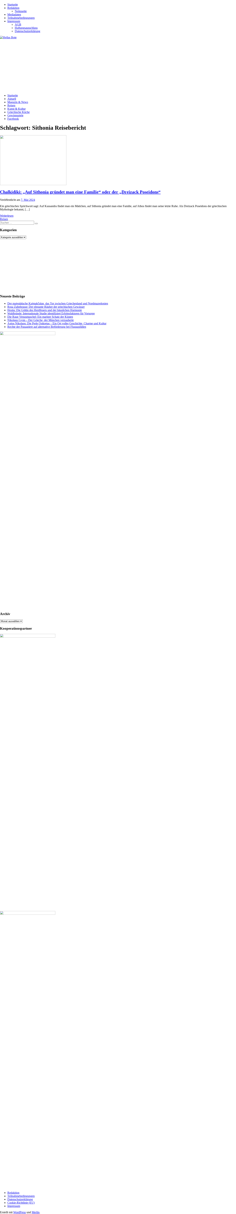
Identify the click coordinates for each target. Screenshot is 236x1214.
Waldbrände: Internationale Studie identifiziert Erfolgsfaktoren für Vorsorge (51, 313)
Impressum (13, 21)
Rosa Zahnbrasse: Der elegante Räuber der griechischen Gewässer (46, 306)
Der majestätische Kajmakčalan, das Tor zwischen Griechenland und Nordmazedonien (57, 303)
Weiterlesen (6, 215)
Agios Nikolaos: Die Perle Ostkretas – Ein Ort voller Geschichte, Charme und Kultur (56, 323)
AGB (18, 24)
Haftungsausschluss (26, 27)
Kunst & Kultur (16, 108)
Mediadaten (14, 14)
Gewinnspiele (15, 115)
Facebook (13, 118)
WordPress (19, 1212)
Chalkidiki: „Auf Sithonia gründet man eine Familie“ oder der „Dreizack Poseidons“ (80, 192)
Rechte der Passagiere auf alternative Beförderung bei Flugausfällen (46, 326)
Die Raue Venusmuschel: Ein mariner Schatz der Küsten (40, 316)
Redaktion (13, 7)
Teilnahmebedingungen (21, 17)
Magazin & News (17, 102)
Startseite (12, 4)
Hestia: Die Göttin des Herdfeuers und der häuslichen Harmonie (44, 310)
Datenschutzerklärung (27, 31)
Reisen (11, 105)
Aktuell (11, 98)
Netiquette (21, 11)
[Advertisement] (110, 65)
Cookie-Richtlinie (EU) (21, 1202)
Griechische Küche (18, 112)
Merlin (35, 1212)
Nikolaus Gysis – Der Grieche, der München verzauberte (40, 320)
